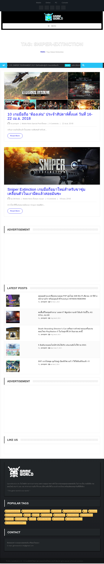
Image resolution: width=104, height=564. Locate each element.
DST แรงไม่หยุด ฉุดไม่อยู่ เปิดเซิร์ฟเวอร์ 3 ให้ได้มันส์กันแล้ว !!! (64, 361)
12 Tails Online (72, 515)
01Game (93, 511)
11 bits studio (47, 515)
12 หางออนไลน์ (86, 515)
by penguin (15, 124)
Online (48, 3)
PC (56, 3)
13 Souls (9, 519)
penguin (44, 302)
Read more (15, 136)
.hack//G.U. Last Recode (72, 511)
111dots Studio (21, 519)
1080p (33, 519)
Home (42, 52)
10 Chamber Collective (14, 515)
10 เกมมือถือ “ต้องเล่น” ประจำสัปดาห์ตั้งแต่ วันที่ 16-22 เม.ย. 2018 (49, 116)
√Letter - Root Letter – (74, 519)
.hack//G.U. (56, 511)
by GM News (15, 199)
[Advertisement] (27, 259)
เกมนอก (41, 199)
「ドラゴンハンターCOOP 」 (16, 523)
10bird (27, 515)
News (29, 124)
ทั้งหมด (44, 124)
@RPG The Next (44, 519)
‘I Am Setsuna (58, 519)
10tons (36, 515)
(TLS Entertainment (13, 511)
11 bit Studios (59, 515)
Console (65, 3)
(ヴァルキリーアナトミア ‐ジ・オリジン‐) (35, 511)
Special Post (36, 124)
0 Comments (54, 124)
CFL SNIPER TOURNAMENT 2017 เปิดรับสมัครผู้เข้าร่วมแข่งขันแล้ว (26, 65)
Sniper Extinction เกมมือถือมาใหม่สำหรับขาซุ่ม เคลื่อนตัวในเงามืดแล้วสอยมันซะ (46, 191)
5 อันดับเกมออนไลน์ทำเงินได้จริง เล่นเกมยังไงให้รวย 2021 (62, 345)
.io (85, 511)
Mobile (38, 3)
